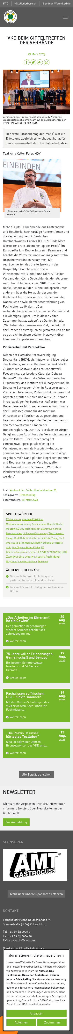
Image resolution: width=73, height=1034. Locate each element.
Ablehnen (21, 1022)
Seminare (43, 561)
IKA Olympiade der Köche (26, 547)
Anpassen (36, 1013)
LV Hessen (57, 542)
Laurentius (46, 528)
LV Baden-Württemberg (35, 533)
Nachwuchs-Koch (27, 561)
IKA (42, 547)
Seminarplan (39, 523)
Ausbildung (53, 556)
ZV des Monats (13, 519)
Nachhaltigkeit (32, 528)
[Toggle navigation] (65, 16)
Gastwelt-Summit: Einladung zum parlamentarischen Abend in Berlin (32, 578)
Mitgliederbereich (25, 3)
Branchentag (27, 495)
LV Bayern (39, 556)
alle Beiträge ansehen (36, 774)
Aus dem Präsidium (32, 519)
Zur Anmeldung (16, 822)
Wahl (8, 547)
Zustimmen (52, 1022)
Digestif (51, 523)
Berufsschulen (14, 533)
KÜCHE (20, 528)
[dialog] (36, 990)
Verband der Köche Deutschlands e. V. (33, 490)
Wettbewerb (56, 533)
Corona (57, 528)
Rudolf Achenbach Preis (28, 538)
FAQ (5, 3)
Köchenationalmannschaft (21, 552)
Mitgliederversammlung (18, 524)
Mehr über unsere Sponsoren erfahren (36, 894)
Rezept (9, 538)
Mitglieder (11, 561)
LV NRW (29, 556)
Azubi (47, 538)
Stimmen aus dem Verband (35, 542)
